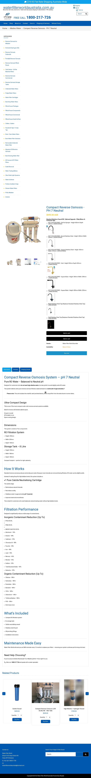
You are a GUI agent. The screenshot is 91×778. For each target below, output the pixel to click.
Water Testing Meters (11, 171)
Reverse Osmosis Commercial (10, 77)
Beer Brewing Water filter (12, 156)
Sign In (77, 8)
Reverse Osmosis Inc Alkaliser (11, 42)
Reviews (15, 369)
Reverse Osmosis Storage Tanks (12, 83)
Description (7, 369)
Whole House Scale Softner (13, 119)
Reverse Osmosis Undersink (10, 53)
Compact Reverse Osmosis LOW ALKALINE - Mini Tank (45, 710)
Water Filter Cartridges (11, 97)
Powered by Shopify (58, 775)
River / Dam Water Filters (12, 134)
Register (77, 5)
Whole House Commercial (12, 114)
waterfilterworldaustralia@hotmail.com (13, 765)
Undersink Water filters (11, 89)
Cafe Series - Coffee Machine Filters (11, 70)
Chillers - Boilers (9, 123)
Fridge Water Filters (10, 93)
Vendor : (48, 343)
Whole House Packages (11, 106)
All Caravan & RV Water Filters (11, 161)
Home (4, 28)
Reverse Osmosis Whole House (12, 64)
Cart (81, 10)
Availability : (49, 347)
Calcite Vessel (17, 709)
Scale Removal (9, 166)
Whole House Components (12, 110)
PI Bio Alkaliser (9, 192)
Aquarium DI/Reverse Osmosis (11, 150)
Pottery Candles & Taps (11, 184)
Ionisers (7, 197)
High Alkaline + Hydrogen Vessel (74, 709)
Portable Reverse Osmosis (12, 58)
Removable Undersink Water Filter (11, 144)
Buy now (66, 353)
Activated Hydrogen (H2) (12, 48)
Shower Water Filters (11, 188)
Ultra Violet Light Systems (12, 175)
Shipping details (25, 369)
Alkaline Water (15, 28)
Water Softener (9, 179)
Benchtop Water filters (11, 102)
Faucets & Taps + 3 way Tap (11, 129)
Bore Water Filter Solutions (12, 138)
